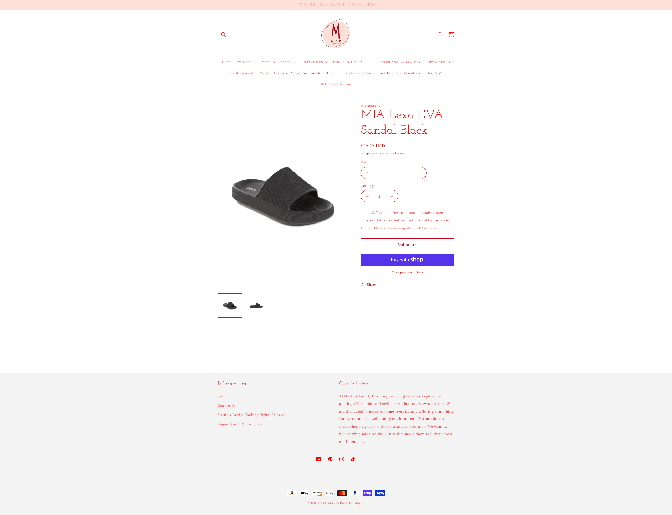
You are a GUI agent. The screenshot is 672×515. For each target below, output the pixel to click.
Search (223, 396)
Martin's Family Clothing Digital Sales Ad (252, 415)
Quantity (367, 186)
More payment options (407, 272)
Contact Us (226, 405)
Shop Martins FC (329, 502)
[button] (223, 34)
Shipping (367, 153)
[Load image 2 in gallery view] (256, 305)
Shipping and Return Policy (240, 424)
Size (364, 162)
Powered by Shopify (352, 502)
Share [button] (371, 284)
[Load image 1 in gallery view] (230, 305)
